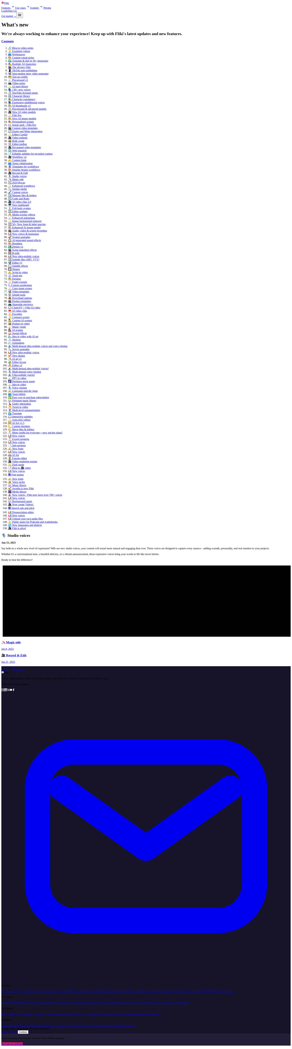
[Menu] (19, 15)
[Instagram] (2, 690)
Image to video (91, 991)
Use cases (20, 7)
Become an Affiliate (12, 1043)
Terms (13, 1031)
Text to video (8, 991)
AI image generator (155, 991)
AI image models (130, 1014)
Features (5, 7)
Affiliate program (125, 1025)
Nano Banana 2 (56, 1014)
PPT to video (76, 991)
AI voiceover (22, 991)
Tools (113, 1025)
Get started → (8, 16)
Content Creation (10, 1002)
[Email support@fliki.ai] (146, 979)
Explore (34, 7)
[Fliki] (2, 672)
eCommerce (152, 1002)
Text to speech (61, 991)
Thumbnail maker (118, 991)
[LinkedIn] (5, 690)
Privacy (5, 1031)
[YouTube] (10, 690)
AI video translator (192, 991)
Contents (7, 41)
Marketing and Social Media (103, 1002)
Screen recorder (136, 991)
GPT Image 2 (72, 1014)
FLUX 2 (83, 1014)
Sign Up (12, 10)
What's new (18, 669)
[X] (8, 690)
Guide (4, 1025)
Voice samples (66, 1025)
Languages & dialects (85, 1025)
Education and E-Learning (132, 1002)
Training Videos (53, 1002)
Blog (18, 1025)
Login (4, 10)
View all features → (225, 991)
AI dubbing (208, 991)
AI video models (112, 1014)
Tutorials (25, 1025)
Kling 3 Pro (16, 1014)
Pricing (47, 7)
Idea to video (36, 991)
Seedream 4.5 (95, 1014)
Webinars (35, 1025)
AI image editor (173, 991)
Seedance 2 (28, 1014)
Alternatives (103, 1025)
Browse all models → (150, 1014)
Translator (104, 991)
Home (4, 669)
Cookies (23, 1032)
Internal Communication (75, 1002)
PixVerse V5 (41, 1014)
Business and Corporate (32, 1002)
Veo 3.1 (5, 1014)
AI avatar (48, 991)
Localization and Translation (174, 1002)
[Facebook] (13, 690)
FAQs (43, 1025)
